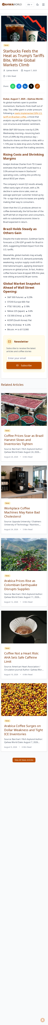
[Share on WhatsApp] (12, 86)
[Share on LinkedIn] (25, 86)
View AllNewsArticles (24, 760)
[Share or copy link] (37, 86)
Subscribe (26, 365)
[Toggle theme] (37, 4)
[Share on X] (31, 86)
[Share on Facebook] (19, 86)
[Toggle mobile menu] (43, 4)
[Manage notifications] (43, 1020)
